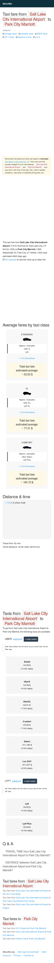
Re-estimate (10, 259)
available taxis (26, 33)
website (16, 638)
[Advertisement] (27, 66)
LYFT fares (9, 37)
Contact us (29, 955)
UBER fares (42, 33)
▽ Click (8, 502)
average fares (10, 33)
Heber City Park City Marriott (24, 938)
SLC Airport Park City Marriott (24, 928)
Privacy (17, 955)
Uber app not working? (28, 951)
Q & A (37, 37)
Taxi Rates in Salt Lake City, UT (17, 161)
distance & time (24, 37)
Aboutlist (7, 3)
